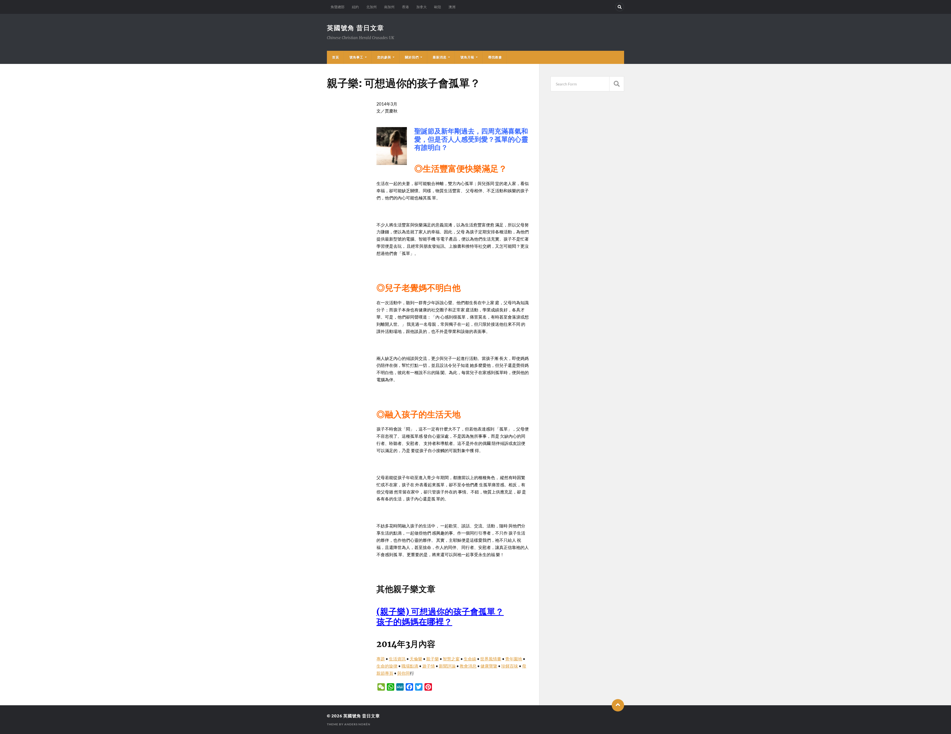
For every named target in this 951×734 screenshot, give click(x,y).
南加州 (389, 7)
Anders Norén (357, 724)
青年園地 (513, 658)
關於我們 (412, 57)
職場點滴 (409, 666)
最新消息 (440, 57)
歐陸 (437, 7)
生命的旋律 (386, 666)
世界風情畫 (490, 658)
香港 (405, 7)
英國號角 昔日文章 (355, 27)
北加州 (371, 7)
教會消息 (468, 666)
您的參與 (384, 57)
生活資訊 (397, 658)
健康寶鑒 (488, 666)
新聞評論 (447, 666)
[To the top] (618, 705)
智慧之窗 (451, 658)
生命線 (470, 658)
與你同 (403, 673)
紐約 (355, 7)
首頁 (335, 57)
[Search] (619, 6)
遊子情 (428, 666)
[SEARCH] (616, 83)
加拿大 (421, 7)
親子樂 (432, 658)
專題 (380, 658)
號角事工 (356, 57)
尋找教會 (495, 57)
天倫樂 (416, 658)
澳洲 (452, 7)
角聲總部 (337, 7)
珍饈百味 (509, 666)
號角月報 (467, 57)
